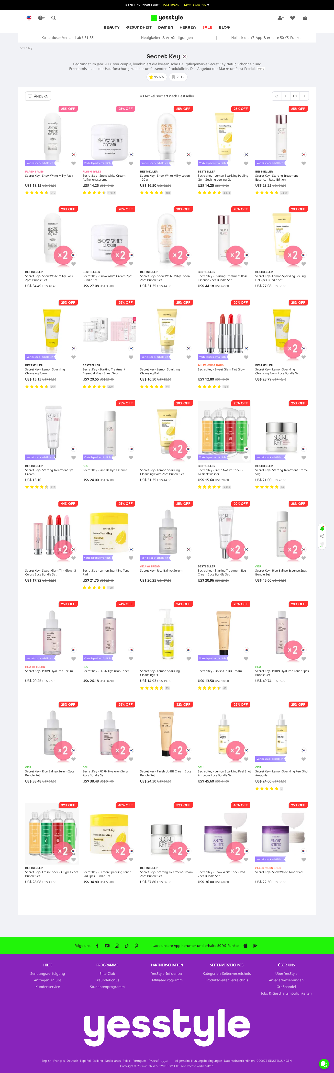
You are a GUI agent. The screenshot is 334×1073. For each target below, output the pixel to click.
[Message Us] (324, 1064)
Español (85, 1061)
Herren (188, 27)
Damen (165, 27)
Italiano (98, 1061)
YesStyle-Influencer (167, 973)
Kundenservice (47, 986)
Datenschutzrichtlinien (239, 1061)
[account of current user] (280, 18)
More (261, 68)
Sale (207, 27)
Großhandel (286, 986)
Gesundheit (139, 27)
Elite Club (107, 973)
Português (139, 1061)
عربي (164, 1061)
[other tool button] (41, 18)
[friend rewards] (322, 536)
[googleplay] (255, 945)
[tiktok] (126, 945)
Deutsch (72, 1061)
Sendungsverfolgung (47, 973)
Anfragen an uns (48, 980)
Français (59, 1061)
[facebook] (97, 945)
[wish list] (293, 18)
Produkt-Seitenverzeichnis (226, 980)
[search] (53, 18)
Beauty (112, 27)
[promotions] (322, 527)
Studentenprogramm (107, 986)
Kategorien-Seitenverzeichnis (227, 973)
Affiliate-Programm (167, 980)
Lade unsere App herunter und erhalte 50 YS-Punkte (196, 945)
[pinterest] (136, 945)
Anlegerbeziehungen (286, 980)
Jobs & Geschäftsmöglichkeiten (286, 993)
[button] (167, 5)
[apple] (245, 945)
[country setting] (29, 18)
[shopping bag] (305, 18)
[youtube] (107, 945)
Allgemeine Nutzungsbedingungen (198, 1061)
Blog (224, 27)
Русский (153, 1061)
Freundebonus (107, 980)
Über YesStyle (286, 973)
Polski (127, 1061)
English (46, 1061)
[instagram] (116, 945)
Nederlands (113, 1061)
